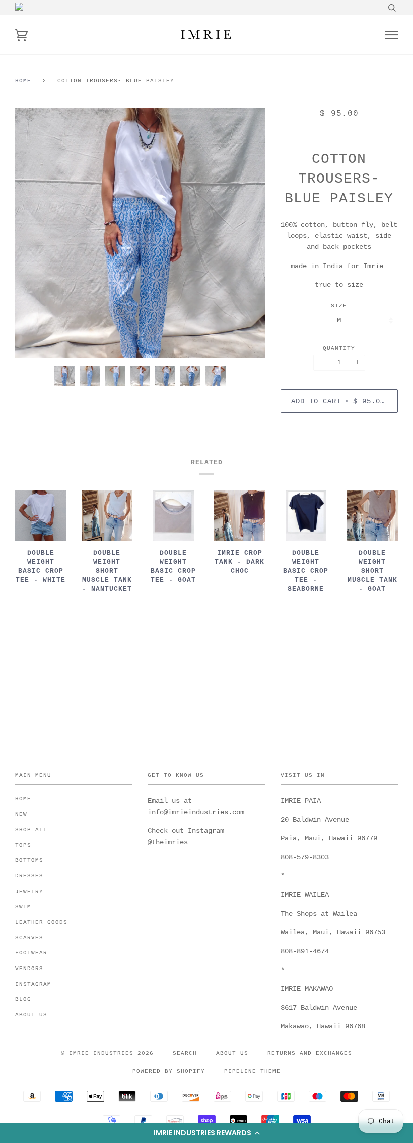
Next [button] (247, 232)
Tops (23, 845)
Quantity (339, 348)
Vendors (29, 968)
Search (185, 1053)
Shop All (31, 830)
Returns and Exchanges (309, 1053)
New (21, 814)
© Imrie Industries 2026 (107, 1053)
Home (23, 81)
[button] (206, 1133)
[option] (140, 233)
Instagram (33, 984)
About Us (31, 1015)
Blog (23, 999)
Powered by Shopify (168, 1071)
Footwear (31, 953)
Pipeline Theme (252, 1071)
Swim (23, 907)
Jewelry (29, 892)
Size (339, 306)
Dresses (29, 876)
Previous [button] (32, 232)
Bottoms (29, 860)
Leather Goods (41, 922)
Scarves (29, 938)
